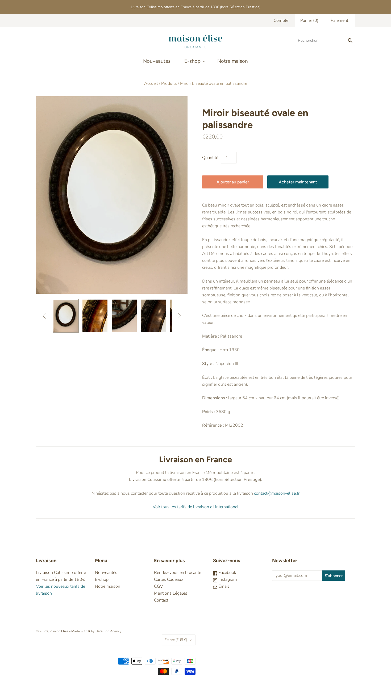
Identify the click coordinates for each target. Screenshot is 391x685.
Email (223, 586)
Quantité (210, 158)
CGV (158, 586)
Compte (281, 20)
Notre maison (232, 61)
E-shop (192, 61)
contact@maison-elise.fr (276, 493)
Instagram (227, 579)
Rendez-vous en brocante (177, 572)
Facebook (226, 572)
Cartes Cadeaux (168, 579)
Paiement (339, 20)
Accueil (151, 83)
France (176, 639)
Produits (169, 83)
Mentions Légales (170, 593)
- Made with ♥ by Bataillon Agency (95, 631)
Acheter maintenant (298, 181)
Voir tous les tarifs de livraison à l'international (196, 507)
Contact (161, 600)
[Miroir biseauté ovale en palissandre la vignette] (66, 316)
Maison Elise (59, 631)
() (309, 20)
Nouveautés (156, 61)
